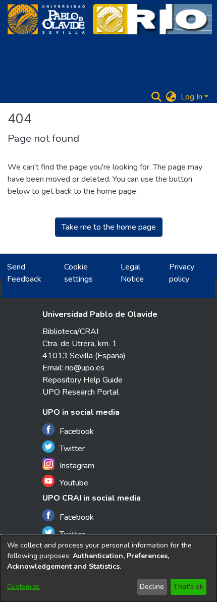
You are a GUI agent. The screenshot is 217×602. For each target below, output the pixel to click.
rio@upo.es (84, 367)
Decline (152, 586)
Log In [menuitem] (191, 96)
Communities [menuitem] (32, 68)
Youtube (74, 482)
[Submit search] (156, 97)
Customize (23, 586)
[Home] (46, 19)
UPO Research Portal (80, 392)
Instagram (77, 465)
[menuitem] (87, 69)
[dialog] (108, 568)
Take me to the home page (109, 227)
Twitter (72, 448)
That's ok (188, 586)
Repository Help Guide (82, 380)
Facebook (77, 431)
